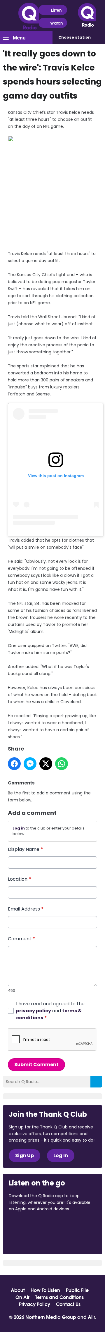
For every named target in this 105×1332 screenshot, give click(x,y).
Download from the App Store (31, 1225)
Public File (77, 1289)
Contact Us (68, 1303)
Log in (19, 828)
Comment (21, 938)
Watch (56, 23)
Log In (60, 1155)
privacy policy (33, 1010)
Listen (56, 10)
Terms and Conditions (59, 1296)
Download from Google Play (31, 1240)
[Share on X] (45, 763)
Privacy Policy (34, 1303)
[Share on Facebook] (14, 763)
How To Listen (45, 1289)
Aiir (91, 1316)
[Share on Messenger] (30, 763)
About (18, 1289)
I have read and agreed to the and (50, 1010)
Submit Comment (36, 1064)
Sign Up (24, 1155)
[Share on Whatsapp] (61, 763)
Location (19, 879)
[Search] (96, 1081)
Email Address (26, 909)
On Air (22, 1296)
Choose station (74, 37)
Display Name (25, 849)
